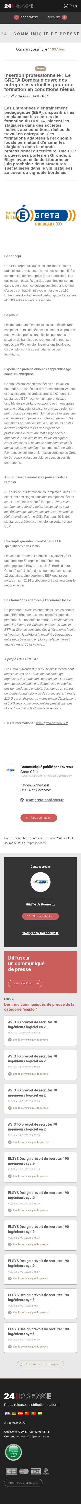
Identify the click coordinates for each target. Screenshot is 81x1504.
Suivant (54, 17)
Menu (73, 5)
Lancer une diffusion (23, 983)
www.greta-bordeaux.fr (45, 800)
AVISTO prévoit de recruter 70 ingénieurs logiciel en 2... (32, 1024)
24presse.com (36, 843)
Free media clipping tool (23, 1482)
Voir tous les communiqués (42, 1364)
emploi (9, 999)
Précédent (29, 17)
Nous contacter (40, 817)
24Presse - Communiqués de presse (19, 6)
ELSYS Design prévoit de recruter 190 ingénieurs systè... (38, 1160)
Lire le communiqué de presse (30, 1039)
